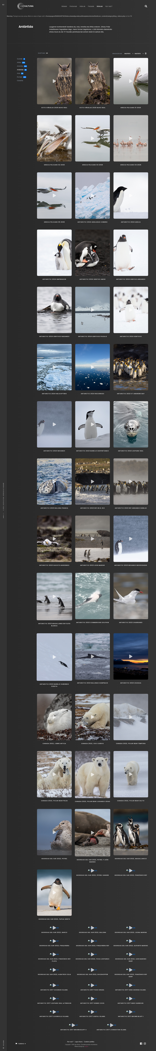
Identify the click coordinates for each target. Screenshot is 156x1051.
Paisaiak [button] (91, 6)
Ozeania (20, 80)
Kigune (3, 485)
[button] (146, 6)
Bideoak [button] (100, 6)
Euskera (21, 1044)
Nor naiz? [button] (108, 6)
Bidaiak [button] (64, 6)
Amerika (21, 66)
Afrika (21, 62)
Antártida (21, 70)
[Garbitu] (145, 53)
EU (3, 5)
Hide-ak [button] (82, 6)
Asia (20, 73)
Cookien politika (89, 1041)
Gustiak (21, 59)
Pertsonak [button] (73, 6)
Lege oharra (79, 1041)
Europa (21, 77)
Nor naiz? (70, 1041)
